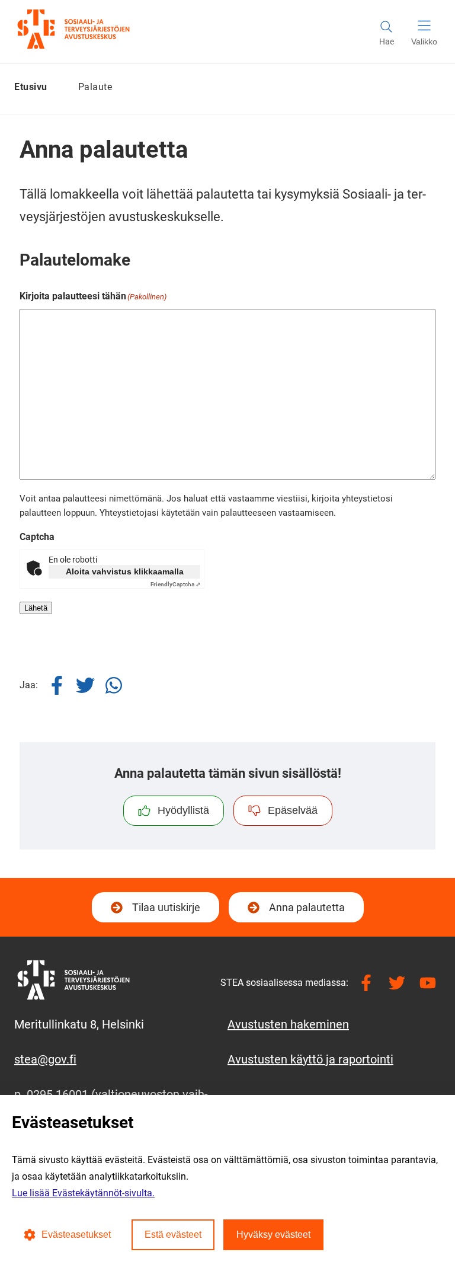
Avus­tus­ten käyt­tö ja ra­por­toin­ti (310, 1059)
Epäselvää (293, 810)
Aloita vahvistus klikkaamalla (125, 571)
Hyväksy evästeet (273, 1234)
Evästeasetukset (76, 1234)
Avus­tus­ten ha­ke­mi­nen (288, 1024)
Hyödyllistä (183, 810)
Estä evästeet (173, 1234)
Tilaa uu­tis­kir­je (164, 911)
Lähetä (35, 607)
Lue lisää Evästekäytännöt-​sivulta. (83, 1193)
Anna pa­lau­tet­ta (307, 907)
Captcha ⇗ (175, 584)
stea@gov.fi (45, 1059)
